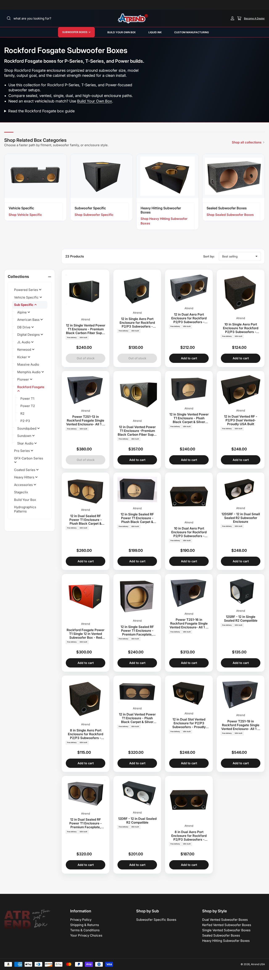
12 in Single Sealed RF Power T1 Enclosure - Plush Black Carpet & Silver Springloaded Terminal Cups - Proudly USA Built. (137, 518)
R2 (22, 413)
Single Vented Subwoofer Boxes (226, 930)
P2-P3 (25, 421)
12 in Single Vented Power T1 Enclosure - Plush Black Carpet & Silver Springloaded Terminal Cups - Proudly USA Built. (189, 418)
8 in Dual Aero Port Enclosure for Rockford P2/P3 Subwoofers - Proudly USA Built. (189, 835)
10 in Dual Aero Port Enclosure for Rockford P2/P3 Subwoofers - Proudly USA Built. (189, 532)
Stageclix (21, 492)
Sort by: (209, 256)
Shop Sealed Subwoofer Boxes (230, 215)
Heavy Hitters (24, 477)
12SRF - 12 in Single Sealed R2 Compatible (240, 618)
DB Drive (24, 327)
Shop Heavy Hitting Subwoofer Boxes (164, 221)
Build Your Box (25, 500)
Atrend (85, 319)
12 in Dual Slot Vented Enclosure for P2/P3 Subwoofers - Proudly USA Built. (189, 723)
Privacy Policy (80, 920)
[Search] (8, 18)
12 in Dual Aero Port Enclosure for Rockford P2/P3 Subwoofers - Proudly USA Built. (189, 318)
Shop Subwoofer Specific (94, 215)
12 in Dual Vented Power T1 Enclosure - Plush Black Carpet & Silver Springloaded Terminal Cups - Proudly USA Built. (137, 718)
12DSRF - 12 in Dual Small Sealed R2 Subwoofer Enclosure (241, 518)
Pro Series (22, 451)
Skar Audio (25, 443)
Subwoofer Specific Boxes (156, 920)
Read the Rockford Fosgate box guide (41, 111)
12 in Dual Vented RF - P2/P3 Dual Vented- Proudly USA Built (240, 420)
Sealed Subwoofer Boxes (221, 935)
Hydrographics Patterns (25, 509)
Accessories (24, 485)
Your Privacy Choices (86, 935)
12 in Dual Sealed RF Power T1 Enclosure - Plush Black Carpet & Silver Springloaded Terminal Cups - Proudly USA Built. (85, 519)
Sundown (24, 436)
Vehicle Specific (27, 297)
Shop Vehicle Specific (25, 215)
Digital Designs (29, 335)
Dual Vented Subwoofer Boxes (225, 920)
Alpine (22, 312)
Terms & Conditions (85, 930)
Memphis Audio (29, 372)
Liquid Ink (155, 32)
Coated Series (25, 470)
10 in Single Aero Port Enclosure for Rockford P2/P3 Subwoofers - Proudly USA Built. (240, 328)
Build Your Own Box (94, 101)
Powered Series (26, 290)
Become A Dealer (254, 18)
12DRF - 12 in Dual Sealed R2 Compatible (137, 820)
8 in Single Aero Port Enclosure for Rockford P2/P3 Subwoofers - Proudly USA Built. (85, 734)
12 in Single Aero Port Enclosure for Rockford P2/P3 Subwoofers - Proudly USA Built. (137, 322)
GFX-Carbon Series (28, 458)
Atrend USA (258, 964)
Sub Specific (24, 305)
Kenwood (24, 350)
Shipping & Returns (84, 925)
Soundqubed (27, 428)
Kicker (22, 357)
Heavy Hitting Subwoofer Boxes (226, 941)
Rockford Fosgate (30, 387)
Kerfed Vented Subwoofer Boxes (226, 925)
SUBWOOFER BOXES (74, 32)
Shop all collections (246, 142)
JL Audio (24, 342)
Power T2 (27, 406)
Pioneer (23, 379)
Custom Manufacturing (191, 32)
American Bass (28, 320)
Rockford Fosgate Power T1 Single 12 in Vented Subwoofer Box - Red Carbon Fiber (85, 634)
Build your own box (121, 32)
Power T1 (27, 399)
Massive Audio (28, 364)
